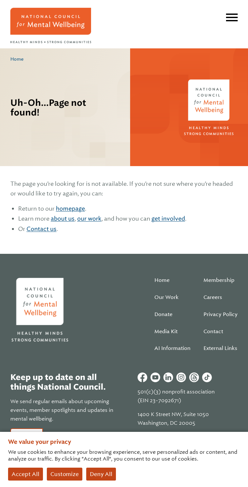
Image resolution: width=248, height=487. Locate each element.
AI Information (172, 348)
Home (17, 59)
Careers (212, 297)
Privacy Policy (220, 314)
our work (89, 218)
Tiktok (207, 377)
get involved (168, 218)
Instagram (181, 377)
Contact (213, 331)
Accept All (25, 474)
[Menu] (232, 17)
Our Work (166, 297)
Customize (64, 474)
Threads (194, 377)
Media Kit (166, 331)
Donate (163, 314)
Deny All (101, 474)
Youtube (155, 377)
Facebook (142, 377)
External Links (220, 348)
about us (63, 218)
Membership (218, 280)
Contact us (41, 229)
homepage (70, 208)
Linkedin (168, 377)
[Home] (50, 25)
